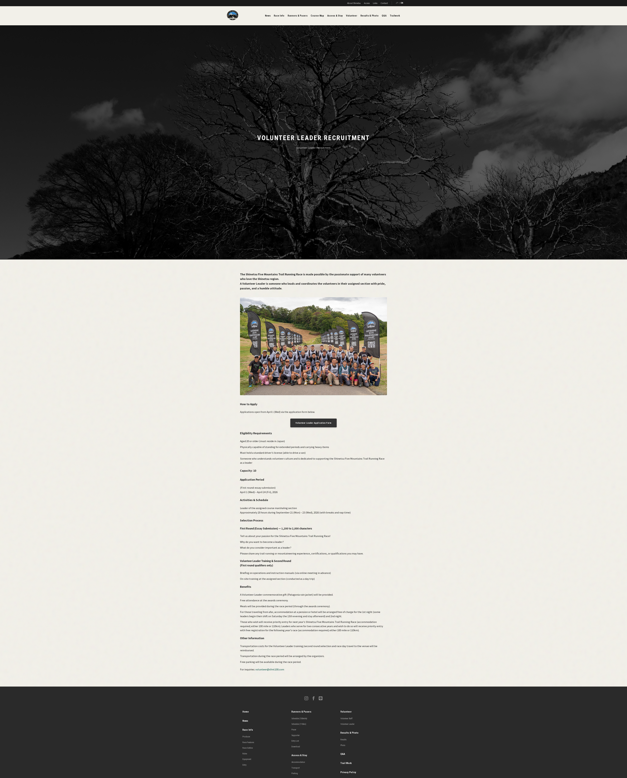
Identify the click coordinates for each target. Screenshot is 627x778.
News (268, 15)
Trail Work (346, 763)
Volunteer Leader (347, 724)
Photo (342, 745)
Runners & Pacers (298, 15)
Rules (244, 753)
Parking (294, 773)
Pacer (293, 729)
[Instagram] (306, 698)
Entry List (295, 741)
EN (402, 3)
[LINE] (321, 698)
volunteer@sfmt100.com (269, 669)
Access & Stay (335, 15)
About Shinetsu (354, 3)
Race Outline (247, 748)
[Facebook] (313, 698)
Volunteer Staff (346, 718)
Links (375, 3)
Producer (246, 736)
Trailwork (395, 15)
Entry (244, 765)
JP (397, 3)
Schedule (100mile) (299, 718)
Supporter (295, 735)
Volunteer (351, 15)
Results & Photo (370, 15)
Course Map (317, 15)
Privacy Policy (348, 772)
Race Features (248, 742)
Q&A (384, 15)
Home (245, 711)
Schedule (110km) (298, 724)
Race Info (279, 15)
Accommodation (298, 762)
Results (343, 739)
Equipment (246, 759)
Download (295, 746)
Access (367, 3)
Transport (295, 768)
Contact (384, 3)
